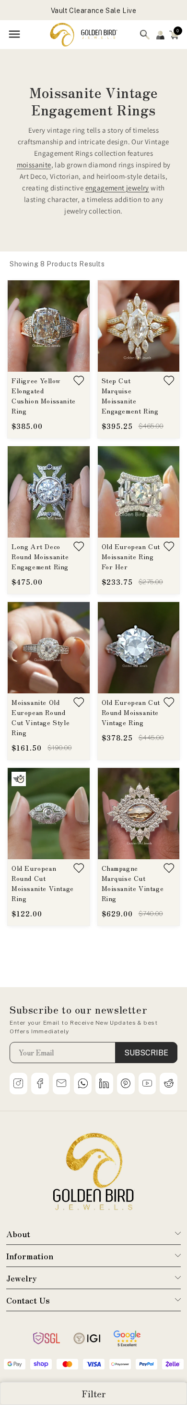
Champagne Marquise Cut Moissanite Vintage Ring (133, 883)
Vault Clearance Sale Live (94, 10)
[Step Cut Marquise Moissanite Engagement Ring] (139, 326)
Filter (94, 1393)
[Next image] (77, 326)
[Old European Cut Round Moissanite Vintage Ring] (139, 647)
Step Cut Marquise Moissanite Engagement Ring (130, 395)
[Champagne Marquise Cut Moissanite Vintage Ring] (139, 813)
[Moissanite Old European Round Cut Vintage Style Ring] (49, 647)
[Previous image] (20, 326)
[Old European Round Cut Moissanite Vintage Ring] (49, 813)
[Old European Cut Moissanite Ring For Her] (139, 492)
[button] (174, 34)
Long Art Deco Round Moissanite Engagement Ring (40, 556)
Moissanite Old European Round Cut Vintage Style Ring (41, 717)
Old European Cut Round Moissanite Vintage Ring (131, 712)
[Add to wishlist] (79, 381)
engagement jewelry (117, 187)
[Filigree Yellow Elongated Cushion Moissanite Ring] (49, 326)
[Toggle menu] (14, 34)
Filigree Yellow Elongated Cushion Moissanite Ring (44, 395)
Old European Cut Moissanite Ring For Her (131, 556)
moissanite (34, 164)
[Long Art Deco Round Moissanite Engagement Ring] (49, 492)
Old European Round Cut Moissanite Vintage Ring (43, 883)
